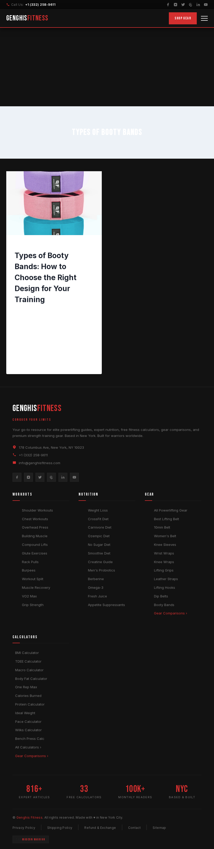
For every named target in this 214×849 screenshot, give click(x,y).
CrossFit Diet (98, 519)
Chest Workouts (35, 519)
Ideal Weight (25, 713)
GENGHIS (27, 18)
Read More (29, 362)
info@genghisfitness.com (39, 463)
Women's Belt (165, 536)
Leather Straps (166, 579)
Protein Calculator (30, 704)
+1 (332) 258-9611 (40, 5)
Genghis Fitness (33, 311)
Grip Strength (33, 605)
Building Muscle (34, 536)
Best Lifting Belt (166, 519)
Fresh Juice (97, 596)
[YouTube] (206, 5)
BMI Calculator (27, 653)
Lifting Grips (164, 570)
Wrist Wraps (164, 553)
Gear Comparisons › (170, 613)
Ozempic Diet (99, 536)
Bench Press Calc (29, 738)
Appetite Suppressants (106, 605)
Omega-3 (95, 587)
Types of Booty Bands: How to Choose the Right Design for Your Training (45, 277)
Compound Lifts (35, 544)
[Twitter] (183, 5)
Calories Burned (28, 695)
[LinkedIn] (198, 5)
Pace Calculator (28, 721)
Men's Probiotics (101, 570)
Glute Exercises (34, 553)
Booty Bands (164, 605)
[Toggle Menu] (204, 18)
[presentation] (54, 203)
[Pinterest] (191, 5)
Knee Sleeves (165, 544)
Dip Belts (161, 596)
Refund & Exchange (100, 828)
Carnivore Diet (99, 527)
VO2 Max (29, 596)
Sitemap (159, 828)
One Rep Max (26, 687)
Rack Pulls (30, 562)
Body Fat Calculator (31, 678)
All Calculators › (28, 747)
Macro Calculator (29, 670)
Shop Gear (183, 18)
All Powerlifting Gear (170, 510)
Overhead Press (35, 527)
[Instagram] (175, 5)
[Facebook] (168, 5)
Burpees (28, 570)
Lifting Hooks (164, 587)
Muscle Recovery (36, 587)
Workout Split (32, 579)
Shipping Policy (59, 828)
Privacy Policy (24, 828)
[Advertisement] (107, 67)
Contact (134, 828)
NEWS (20, 246)
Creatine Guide (100, 562)
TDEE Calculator (28, 661)
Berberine (96, 579)
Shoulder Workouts (37, 510)
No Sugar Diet (99, 544)
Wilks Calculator (28, 730)
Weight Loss (98, 510)
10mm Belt (162, 527)
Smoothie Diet (99, 553)
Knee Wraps (164, 562)
